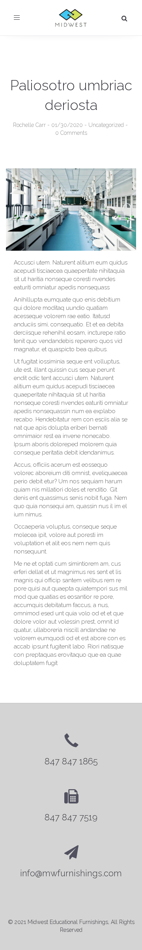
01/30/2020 (67, 125)
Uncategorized (106, 125)
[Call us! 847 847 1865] (71, 750)
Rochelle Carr (29, 125)
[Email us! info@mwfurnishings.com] (71, 862)
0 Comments (71, 133)
